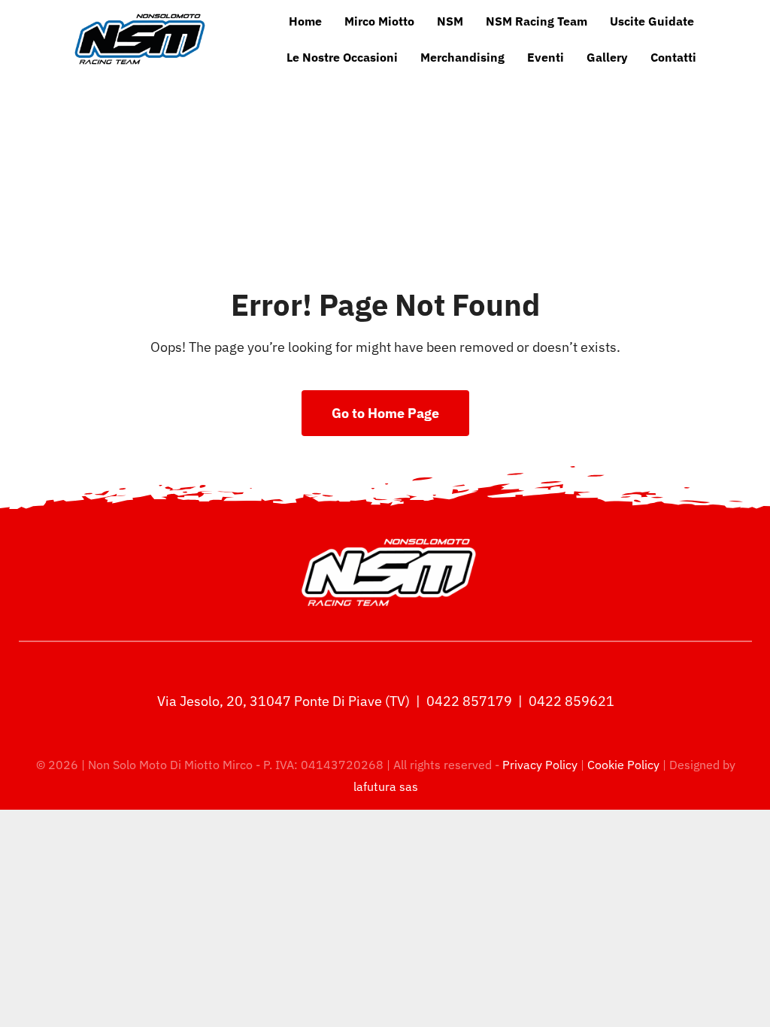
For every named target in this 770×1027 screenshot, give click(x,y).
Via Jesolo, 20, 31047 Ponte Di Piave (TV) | (290, 701)
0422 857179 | (476, 701)
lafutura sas (385, 786)
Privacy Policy (541, 764)
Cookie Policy (623, 764)
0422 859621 (571, 701)
